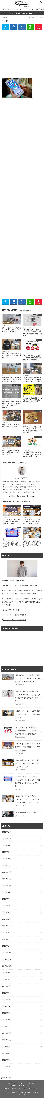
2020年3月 (6, 932)
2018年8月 (6, 1060)
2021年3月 (6, 852)
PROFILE (10, 1083)
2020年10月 (6, 886)
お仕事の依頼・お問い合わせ (14, 1088)
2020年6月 (6, 912)
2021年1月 (6, 865)
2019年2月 (6, 1020)
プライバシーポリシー (32, 1088)
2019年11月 (6, 959)
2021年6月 (6, 845)
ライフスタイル (28, 9)
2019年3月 (6, 1013)
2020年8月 (6, 899)
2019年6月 (6, 993)
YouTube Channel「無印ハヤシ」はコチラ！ (22, 13)
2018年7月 (6, 1067)
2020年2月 (6, 939)
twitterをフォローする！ (12, 610)
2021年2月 (6, 859)
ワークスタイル (16, 9)
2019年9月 (6, 973)
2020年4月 (6, 926)
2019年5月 (6, 1000)
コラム (29, 1086)
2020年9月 (6, 892)
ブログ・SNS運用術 (18, 1086)
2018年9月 (6, 1053)
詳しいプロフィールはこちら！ (14, 620)
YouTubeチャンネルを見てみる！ (15, 615)
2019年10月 (6, 966)
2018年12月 (6, 1033)
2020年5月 (6, 919)
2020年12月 (6, 872)
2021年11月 (6, 839)
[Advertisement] (22, 54)
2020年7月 (6, 906)
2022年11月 (6, 832)
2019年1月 (6, 1026)
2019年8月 (6, 979)
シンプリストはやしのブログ (24, 1092)
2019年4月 (6, 1006)
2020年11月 (6, 879)
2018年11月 (6, 1040)
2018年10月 (6, 1047)
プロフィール (5, 9)
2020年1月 (6, 946)
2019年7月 (6, 986)
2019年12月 (6, 953)
